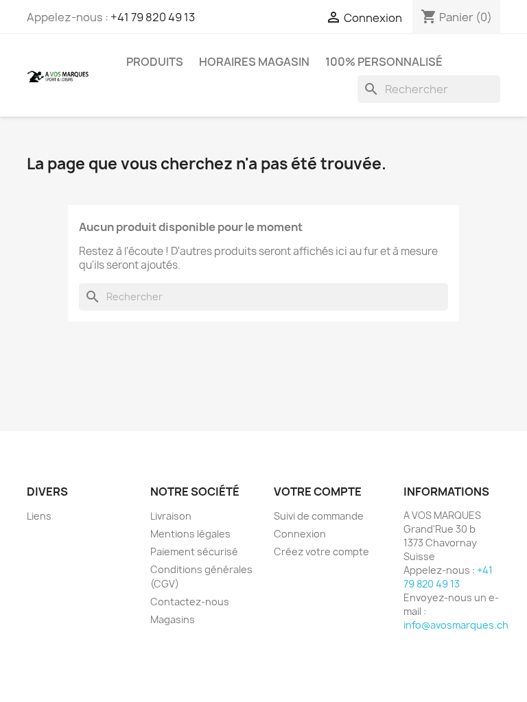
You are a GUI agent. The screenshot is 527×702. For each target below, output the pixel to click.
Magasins (172, 619)
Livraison (170, 515)
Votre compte (318, 491)
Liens (39, 515)
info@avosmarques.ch (455, 624)
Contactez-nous (189, 601)
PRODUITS (154, 61)
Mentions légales (190, 533)
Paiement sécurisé (194, 551)
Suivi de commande (319, 515)
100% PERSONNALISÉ (384, 61)
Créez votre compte (321, 551)
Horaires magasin (254, 61)
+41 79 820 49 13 (152, 17)
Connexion (300, 533)
